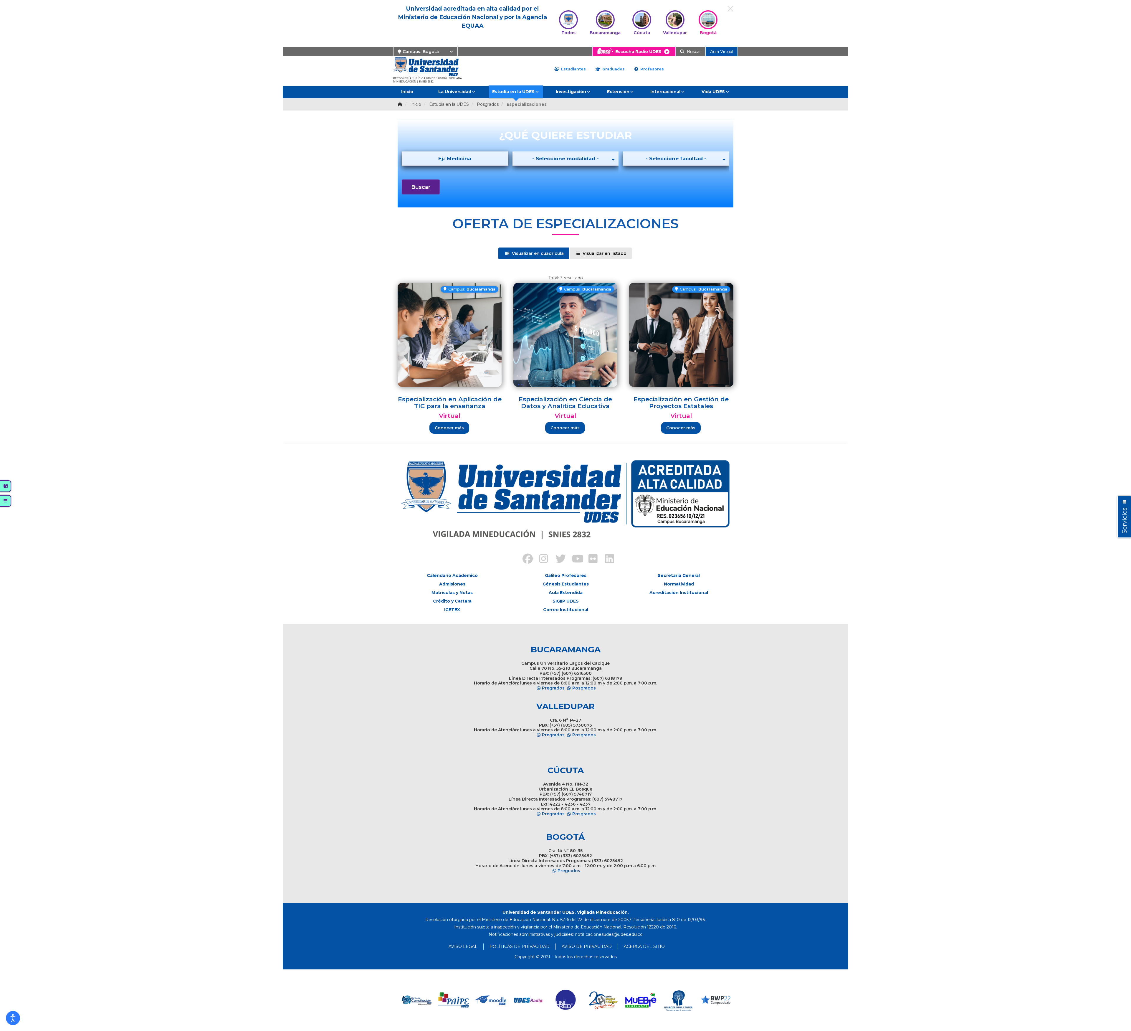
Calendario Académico (452, 575)
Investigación (571, 91)
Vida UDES (713, 91)
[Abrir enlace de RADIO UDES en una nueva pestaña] (528, 1000)
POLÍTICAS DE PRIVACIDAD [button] (520, 946)
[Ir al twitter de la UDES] (557, 559)
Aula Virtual (721, 51)
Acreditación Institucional (678, 592)
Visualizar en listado (603, 253)
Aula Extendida (566, 592)
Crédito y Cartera (452, 601)
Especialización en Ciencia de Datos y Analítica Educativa (565, 402)
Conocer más (449, 427)
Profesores (651, 69)
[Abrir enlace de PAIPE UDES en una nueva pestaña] (454, 1000)
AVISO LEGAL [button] (463, 946)
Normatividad (679, 584)
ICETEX (452, 610)
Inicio (407, 91)
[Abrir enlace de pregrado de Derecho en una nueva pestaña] (416, 1000)
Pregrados (553, 688)
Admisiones (452, 584)
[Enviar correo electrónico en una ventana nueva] (609, 934)
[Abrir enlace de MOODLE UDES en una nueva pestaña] (491, 1000)
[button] (13, 1018)
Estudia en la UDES (513, 91)
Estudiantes (573, 69)
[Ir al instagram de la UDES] (540, 559)
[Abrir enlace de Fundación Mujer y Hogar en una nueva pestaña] (603, 1000)
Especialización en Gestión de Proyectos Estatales (681, 402)
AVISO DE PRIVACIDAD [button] (587, 946)
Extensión (618, 91)
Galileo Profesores (565, 575)
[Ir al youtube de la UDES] (573, 559)
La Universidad (454, 91)
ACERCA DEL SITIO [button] (644, 946)
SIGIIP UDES (566, 601)
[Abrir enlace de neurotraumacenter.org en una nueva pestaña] (678, 1000)
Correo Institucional (565, 610)
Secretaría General (679, 575)
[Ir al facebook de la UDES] (524, 559)
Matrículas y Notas (452, 592)
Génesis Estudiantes (566, 584)
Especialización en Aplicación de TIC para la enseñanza (450, 402)
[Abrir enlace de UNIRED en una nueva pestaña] (566, 1000)
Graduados (613, 69)
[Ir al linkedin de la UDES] (606, 559)
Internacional (665, 91)
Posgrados (584, 688)
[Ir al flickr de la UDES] (590, 559)
